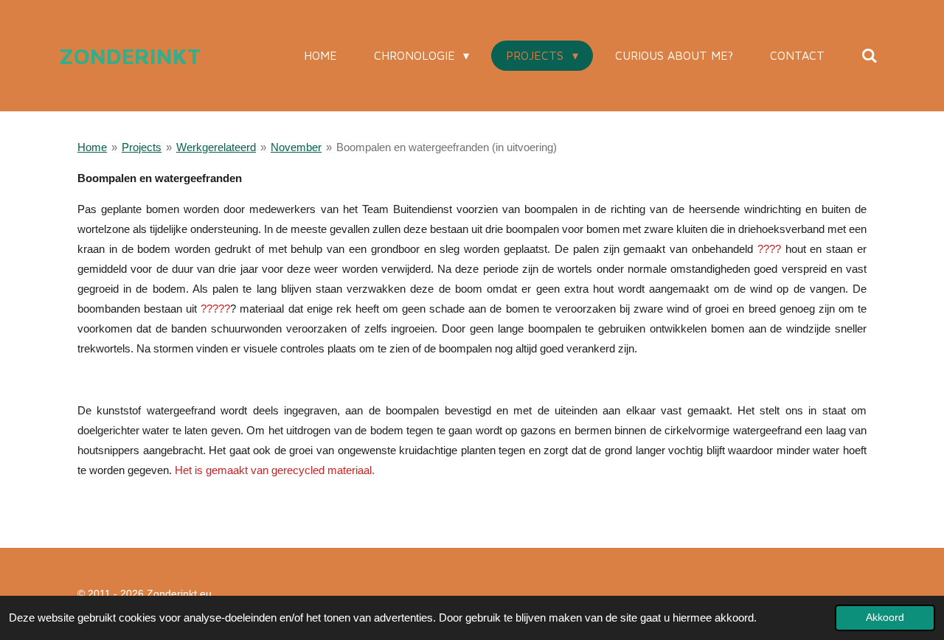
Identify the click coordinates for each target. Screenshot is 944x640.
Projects (142, 147)
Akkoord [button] (885, 617)
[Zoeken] (869, 55)
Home (92, 147)
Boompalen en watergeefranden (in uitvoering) (446, 147)
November (296, 147)
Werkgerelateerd (216, 147)
